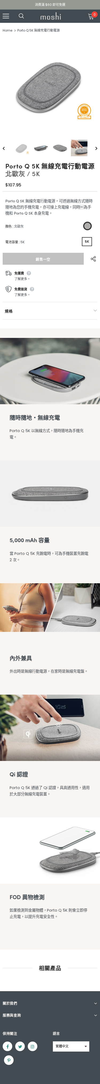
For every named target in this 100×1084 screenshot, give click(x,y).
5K (87, 241)
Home (7, 30)
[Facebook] (7, 1046)
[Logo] (51, 16)
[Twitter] (20, 1046)
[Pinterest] (9, 1060)
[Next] (92, 148)
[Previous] (7, 148)
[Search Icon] (27, 16)
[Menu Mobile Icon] (6, 16)
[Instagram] (32, 1046)
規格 (9, 311)
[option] (50, 85)
